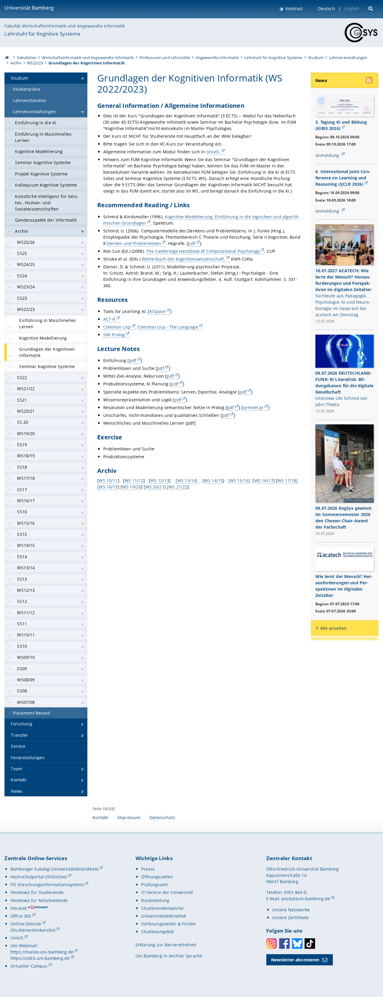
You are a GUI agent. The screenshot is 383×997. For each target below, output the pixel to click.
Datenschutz (162, 817)
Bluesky (297, 943)
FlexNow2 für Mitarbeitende (39, 900)
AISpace (157, 311)
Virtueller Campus (28, 966)
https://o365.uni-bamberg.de (40, 958)
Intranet (18, 908)
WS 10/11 (108, 480)
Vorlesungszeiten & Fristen (168, 924)
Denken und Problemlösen (134, 243)
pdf (191, 243)
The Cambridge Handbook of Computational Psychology (203, 251)
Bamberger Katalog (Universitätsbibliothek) (54, 869)
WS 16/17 (263, 480)
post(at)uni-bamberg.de (306, 898)
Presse (148, 869)
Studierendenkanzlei (162, 908)
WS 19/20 (131, 487)
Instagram (271, 943)
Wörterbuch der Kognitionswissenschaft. (183, 259)
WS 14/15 (213, 480)
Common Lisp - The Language (168, 327)
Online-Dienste (25, 924)
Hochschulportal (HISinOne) (38, 877)
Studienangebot (157, 931)
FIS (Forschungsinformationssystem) (47, 884)
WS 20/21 (154, 487)
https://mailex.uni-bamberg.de (41, 952)
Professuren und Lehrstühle (164, 57)
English (351, 8)
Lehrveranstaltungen (348, 57)
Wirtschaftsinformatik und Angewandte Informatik (88, 57)
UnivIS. (213, 152)
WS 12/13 (159, 480)
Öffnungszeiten (157, 877)
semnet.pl (253, 407)
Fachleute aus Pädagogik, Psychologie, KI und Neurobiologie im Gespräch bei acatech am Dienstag (342, 305)
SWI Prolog (114, 335)
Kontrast (293, 8)
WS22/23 (35, 63)
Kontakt (100, 817)
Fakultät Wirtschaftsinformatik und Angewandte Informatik (64, 26)
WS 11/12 (133, 480)
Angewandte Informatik (217, 57)
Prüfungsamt (154, 884)
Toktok (310, 943)
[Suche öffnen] (371, 7)
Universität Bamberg (29, 7)
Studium (315, 57)
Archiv (16, 63)
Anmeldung (327, 155)
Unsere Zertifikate (290, 917)
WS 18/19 (108, 487)
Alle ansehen (333, 628)
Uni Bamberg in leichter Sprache (169, 956)
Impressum (128, 817)
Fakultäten (27, 57)
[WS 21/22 (177, 487)
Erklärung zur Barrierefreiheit (166, 945)
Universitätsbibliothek (163, 916)
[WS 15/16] (239, 480)
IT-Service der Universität (167, 892)
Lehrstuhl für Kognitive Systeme (42, 33)
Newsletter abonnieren (295, 960)
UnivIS (16, 938)
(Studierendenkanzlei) (32, 930)
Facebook (284, 943)
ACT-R (109, 319)
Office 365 (20, 916)
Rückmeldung (155, 900)
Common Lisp (117, 327)
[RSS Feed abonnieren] (369, 81)
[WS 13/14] (186, 480)
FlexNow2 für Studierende (37, 892)
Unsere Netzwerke (291, 910)
